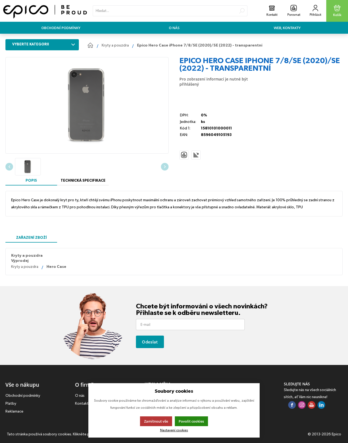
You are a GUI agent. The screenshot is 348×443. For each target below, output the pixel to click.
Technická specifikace (83, 180)
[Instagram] (302, 405)
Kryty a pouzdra (27, 256)
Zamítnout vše (156, 421)
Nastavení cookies (174, 430)
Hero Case (56, 267)
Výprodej (20, 261)
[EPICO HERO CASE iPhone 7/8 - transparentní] (87, 105)
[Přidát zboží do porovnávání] (184, 155)
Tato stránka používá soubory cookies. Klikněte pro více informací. (62, 434)
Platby (10, 403)
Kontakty (83, 403)
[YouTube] (311, 405)
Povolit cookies (191, 421)
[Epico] (45, 11)
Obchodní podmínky (60, 27)
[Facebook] (292, 405)
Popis (31, 180)
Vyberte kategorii (30, 44)
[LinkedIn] (321, 405)
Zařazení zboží (31, 238)
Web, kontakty (287, 27)
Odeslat (150, 342)
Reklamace (14, 411)
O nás (174, 27)
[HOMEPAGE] (90, 45)
